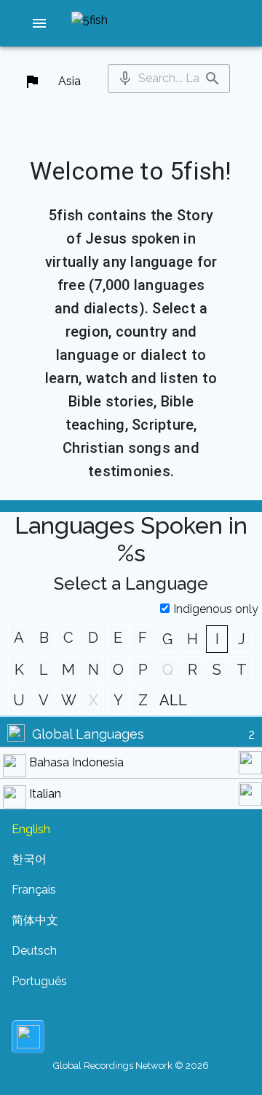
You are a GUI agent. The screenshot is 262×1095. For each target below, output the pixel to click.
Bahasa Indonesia (76, 762)
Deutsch (34, 951)
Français (34, 890)
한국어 (29, 859)
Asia (69, 81)
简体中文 (35, 920)
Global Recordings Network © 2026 (131, 1065)
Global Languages (88, 734)
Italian (45, 794)
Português (39, 981)
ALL (173, 700)
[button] (39, 23)
